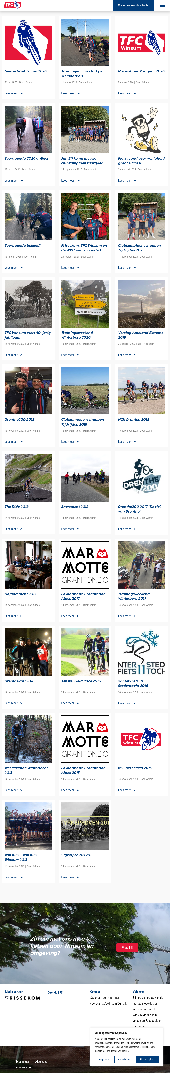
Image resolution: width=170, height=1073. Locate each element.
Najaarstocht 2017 (20, 594)
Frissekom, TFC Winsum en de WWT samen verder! (84, 247)
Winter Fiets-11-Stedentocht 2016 (133, 683)
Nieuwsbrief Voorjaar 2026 (141, 71)
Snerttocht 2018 (75, 506)
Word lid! (127, 947)
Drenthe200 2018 (20, 419)
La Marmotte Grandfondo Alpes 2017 (83, 596)
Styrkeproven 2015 (77, 855)
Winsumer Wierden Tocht (133, 5)
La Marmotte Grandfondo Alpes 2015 (83, 770)
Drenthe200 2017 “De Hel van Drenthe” (139, 509)
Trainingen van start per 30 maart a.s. (82, 73)
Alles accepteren (147, 1059)
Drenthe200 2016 (19, 681)
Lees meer (11, 93)
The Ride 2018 (17, 506)
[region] (126, 1046)
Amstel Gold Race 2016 (81, 681)
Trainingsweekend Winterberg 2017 (134, 596)
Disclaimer (22, 1062)
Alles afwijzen (124, 1059)
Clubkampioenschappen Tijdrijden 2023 (139, 247)
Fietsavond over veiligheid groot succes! (141, 160)
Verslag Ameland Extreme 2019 (140, 335)
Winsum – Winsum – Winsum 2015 (22, 857)
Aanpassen (104, 1059)
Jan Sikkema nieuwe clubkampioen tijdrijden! (82, 160)
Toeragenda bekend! (22, 245)
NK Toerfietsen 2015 (135, 768)
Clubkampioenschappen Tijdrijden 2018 (82, 421)
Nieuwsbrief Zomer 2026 (26, 71)
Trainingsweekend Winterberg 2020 (77, 335)
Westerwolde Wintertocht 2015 (26, 770)
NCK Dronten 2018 (133, 419)
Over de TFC (55, 992)
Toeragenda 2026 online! (26, 158)
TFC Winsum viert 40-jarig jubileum (28, 335)
